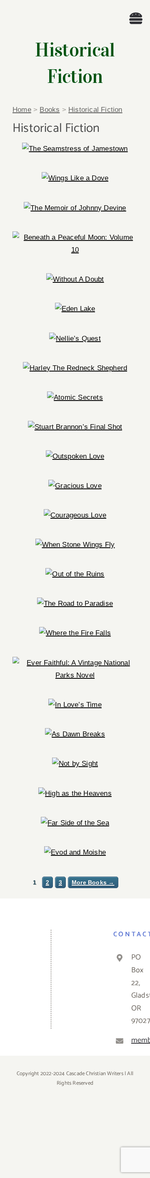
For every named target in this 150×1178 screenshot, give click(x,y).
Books (50, 110)
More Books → (93, 882)
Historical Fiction (95, 110)
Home (21, 110)
